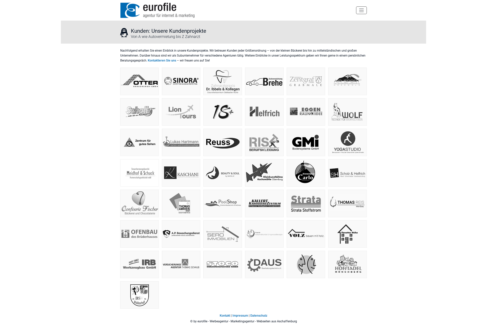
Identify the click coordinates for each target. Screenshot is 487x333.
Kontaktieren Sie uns (162, 60)
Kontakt (225, 315)
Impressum (240, 315)
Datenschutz (258, 315)
